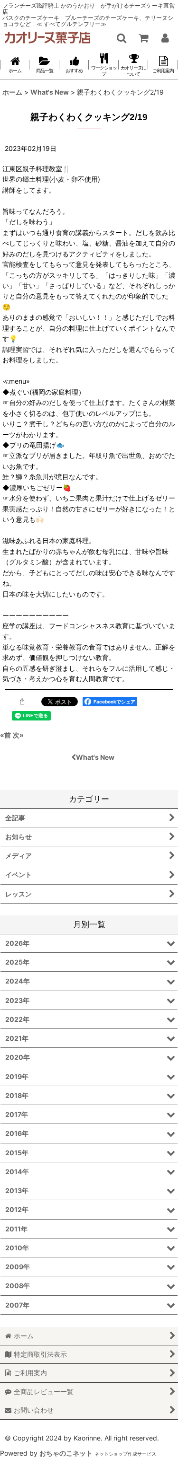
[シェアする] (22, 701)
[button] (121, 38)
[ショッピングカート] (142, 38)
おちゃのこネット (66, 1453)
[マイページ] (164, 38)
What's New (95, 757)
